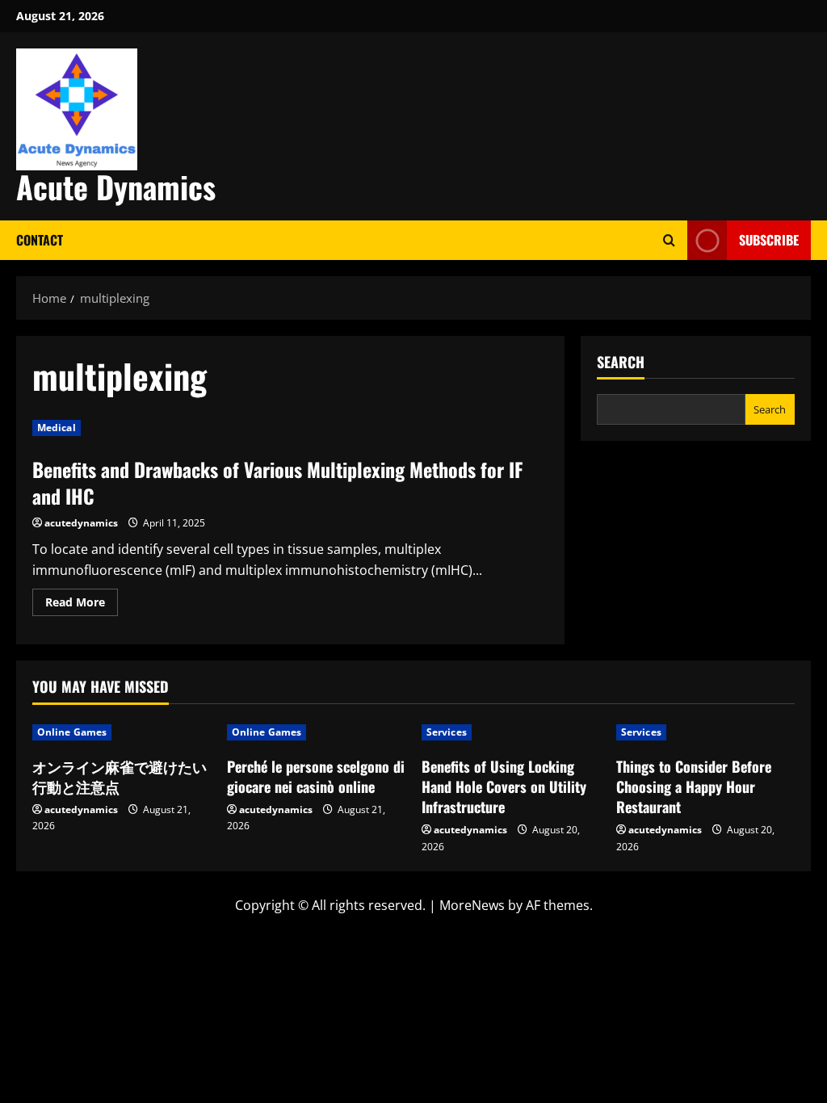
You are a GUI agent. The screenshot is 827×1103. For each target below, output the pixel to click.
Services (446, 732)
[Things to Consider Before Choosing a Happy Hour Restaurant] (705, 732)
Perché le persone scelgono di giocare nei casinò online (316, 776)
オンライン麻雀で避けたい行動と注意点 (119, 776)
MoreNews (472, 905)
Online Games (72, 732)
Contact (39, 240)
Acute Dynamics (116, 186)
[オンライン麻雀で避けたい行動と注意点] (121, 732)
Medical (56, 427)
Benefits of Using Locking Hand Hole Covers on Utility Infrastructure (504, 786)
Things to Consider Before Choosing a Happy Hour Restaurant (693, 786)
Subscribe (769, 240)
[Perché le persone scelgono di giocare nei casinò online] (316, 732)
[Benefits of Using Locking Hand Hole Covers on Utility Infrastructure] (511, 732)
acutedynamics (81, 523)
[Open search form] (669, 240)
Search (620, 362)
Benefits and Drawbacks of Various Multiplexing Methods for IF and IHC (277, 483)
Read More (81, 604)
